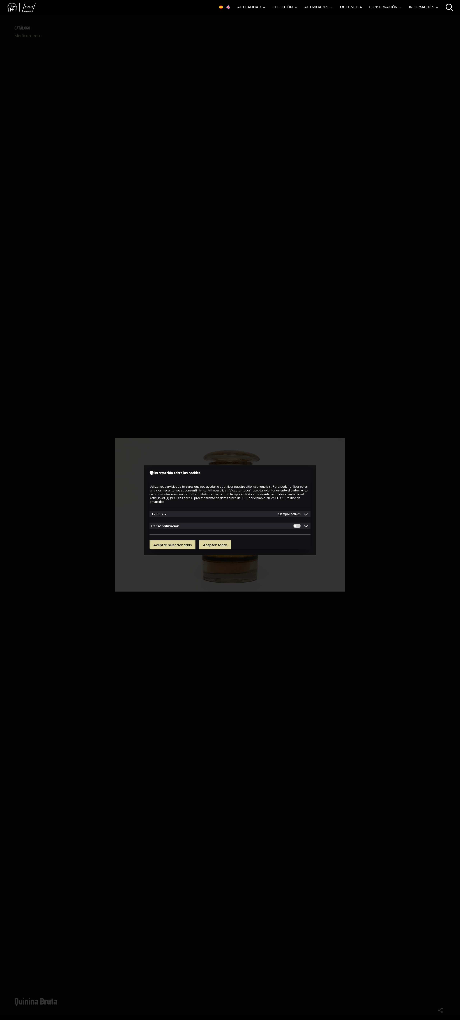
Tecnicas (159, 514)
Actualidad (249, 7)
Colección (283, 7)
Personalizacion (165, 526)
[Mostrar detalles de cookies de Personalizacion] (306, 526)
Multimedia (351, 7)
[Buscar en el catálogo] (449, 7)
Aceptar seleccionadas (172, 544)
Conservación (383, 7)
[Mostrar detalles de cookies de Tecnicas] (306, 514)
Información (422, 7)
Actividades (316, 7)
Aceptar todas (215, 544)
